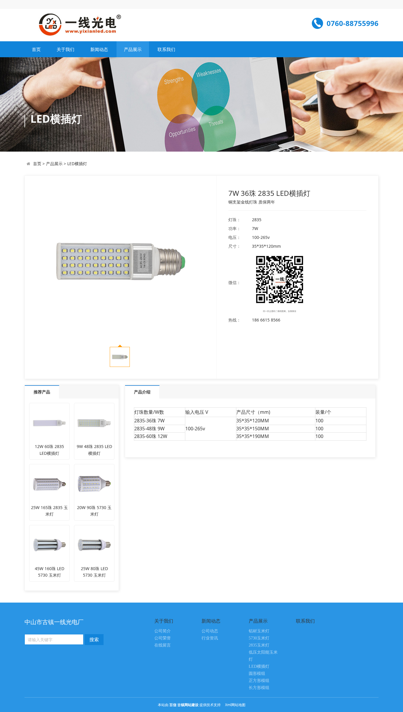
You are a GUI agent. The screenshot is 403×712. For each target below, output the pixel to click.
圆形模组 (257, 673)
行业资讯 (210, 638)
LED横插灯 (77, 163)
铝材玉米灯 (259, 631)
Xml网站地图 (235, 704)
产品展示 (133, 49)
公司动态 (210, 631)
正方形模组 (259, 680)
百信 (172, 704)
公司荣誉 (162, 638)
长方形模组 (259, 687)
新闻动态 (99, 49)
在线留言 (162, 645)
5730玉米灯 (259, 638)
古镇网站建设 (188, 704)
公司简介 (162, 631)
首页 (36, 49)
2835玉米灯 (259, 645)
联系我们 (166, 49)
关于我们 (65, 49)
